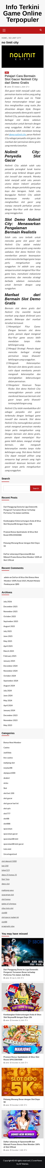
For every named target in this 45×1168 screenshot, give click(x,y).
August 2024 (9, 685)
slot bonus (6, 899)
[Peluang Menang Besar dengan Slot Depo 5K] (23, 1082)
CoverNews (37, 1160)
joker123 (6, 870)
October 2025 (10, 616)
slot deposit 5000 (9, 861)
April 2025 (8, 646)
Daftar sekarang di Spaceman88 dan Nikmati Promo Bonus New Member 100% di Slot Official (23, 557)
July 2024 (8, 690)
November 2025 (11, 611)
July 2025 (8, 631)
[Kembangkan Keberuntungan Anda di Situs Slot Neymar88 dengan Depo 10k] (23, 997)
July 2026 (8, 601)
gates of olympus (9, 903)
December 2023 (11, 715)
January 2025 (9, 661)
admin (9, 87)
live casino (8, 758)
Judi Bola (7, 752)
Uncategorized (10, 854)
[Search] (40, 30)
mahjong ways (8, 890)
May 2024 (8, 700)
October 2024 (10, 676)
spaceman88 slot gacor (14, 844)
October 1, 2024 (19, 87)
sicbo (6, 783)
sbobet (7, 778)
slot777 (7, 813)
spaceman (8, 829)
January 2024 (9, 710)
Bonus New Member (12, 742)
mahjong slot (9, 763)
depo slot (6, 883)
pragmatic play (8, 926)
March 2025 (9, 651)
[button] (4, 30)
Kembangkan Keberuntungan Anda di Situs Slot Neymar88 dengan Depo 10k (22, 522)
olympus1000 (9, 773)
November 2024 (11, 671)
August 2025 (9, 626)
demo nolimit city (17, 134)
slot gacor (8, 798)
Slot (7, 72)
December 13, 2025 (18, 1020)
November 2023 (11, 720)
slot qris (7, 808)
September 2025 (11, 621)
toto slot (7, 849)
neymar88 (8, 768)
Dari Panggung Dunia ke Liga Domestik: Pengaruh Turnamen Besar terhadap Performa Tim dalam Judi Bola (21, 510)
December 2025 (11, 606)
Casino (6, 747)
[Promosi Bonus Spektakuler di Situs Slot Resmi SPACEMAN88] (23, 1039)
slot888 (7, 823)
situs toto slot (7, 908)
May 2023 (8, 725)
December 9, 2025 (17, 1105)
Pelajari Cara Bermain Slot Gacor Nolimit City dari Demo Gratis (21, 79)
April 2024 (8, 705)
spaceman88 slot (11, 839)
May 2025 (8, 641)
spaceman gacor (11, 834)
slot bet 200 (9, 793)
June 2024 (8, 695)
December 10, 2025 (18, 1062)
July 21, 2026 (16, 978)
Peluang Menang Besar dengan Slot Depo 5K (22, 544)
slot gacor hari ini (11, 803)
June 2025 (8, 636)
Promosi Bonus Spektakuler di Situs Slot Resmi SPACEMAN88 (21, 533)
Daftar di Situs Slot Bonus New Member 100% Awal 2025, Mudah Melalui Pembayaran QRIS (22, 580)
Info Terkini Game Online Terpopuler (22, 13)
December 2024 (11, 666)
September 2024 (11, 681)
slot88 (6, 818)
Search (6, 478)
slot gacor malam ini (10, 917)
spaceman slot (8, 894)
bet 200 (5, 865)
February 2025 (10, 656)
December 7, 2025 (17, 1150)
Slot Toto (6, 879)
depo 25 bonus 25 (9, 874)
